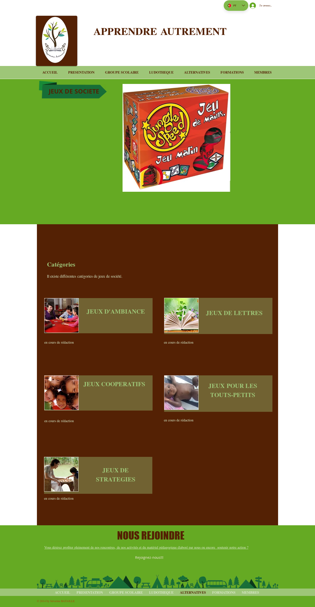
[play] (218, 176)
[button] (176, 132)
